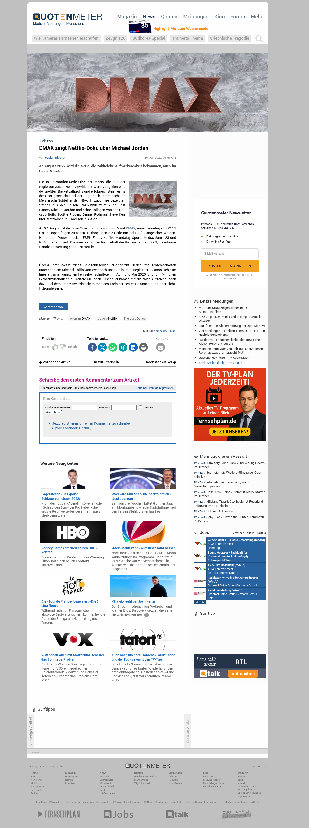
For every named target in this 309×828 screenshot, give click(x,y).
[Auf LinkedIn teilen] (133, 348)
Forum (237, 16)
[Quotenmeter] (67, 19)
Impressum (244, 796)
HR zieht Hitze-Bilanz (215, 511)
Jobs (240, 779)
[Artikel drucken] (143, 348)
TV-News (104, 776)
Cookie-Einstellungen (249, 792)
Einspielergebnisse (213, 783)
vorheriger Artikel (56, 362)
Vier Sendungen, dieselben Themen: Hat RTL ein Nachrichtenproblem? (232, 332)
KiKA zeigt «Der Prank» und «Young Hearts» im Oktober (230, 318)
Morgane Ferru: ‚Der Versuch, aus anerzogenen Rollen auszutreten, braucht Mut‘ (231, 350)
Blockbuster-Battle (213, 786)
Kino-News (209, 776)
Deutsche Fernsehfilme (234, 802)
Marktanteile (141, 779)
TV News (117, 802)
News (149, 16)
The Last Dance (135, 318)
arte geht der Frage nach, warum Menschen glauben (222, 484)
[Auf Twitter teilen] (102, 348)
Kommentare (53, 306)
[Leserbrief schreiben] (160, 348)
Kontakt (242, 783)
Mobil (34, 783)
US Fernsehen (103, 802)
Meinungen (196, 16)
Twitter (34, 793)
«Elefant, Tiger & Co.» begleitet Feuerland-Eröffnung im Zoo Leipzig (229, 503)
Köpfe (103, 790)
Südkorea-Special (149, 38)
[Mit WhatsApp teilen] (112, 348)
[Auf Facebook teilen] (92, 348)
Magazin (127, 16)
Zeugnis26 (116, 38)
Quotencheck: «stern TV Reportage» (224, 357)
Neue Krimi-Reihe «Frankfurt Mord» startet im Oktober (229, 494)
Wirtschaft (105, 783)
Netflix (140, 233)
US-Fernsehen (107, 793)
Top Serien (254, 802)
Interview (70, 783)
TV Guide (149, 802)
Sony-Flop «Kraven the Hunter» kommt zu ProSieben (229, 519)
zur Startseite (108, 362)
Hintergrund (71, 776)
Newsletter (36, 779)
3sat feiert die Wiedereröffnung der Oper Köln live (232, 325)
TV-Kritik (173, 779)
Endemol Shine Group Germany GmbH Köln (233, 581)
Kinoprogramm (212, 802)
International (107, 786)
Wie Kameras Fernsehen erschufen (66, 38)
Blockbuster (161, 802)
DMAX (130, 228)
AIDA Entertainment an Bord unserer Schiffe (229, 556)
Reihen (69, 779)
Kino (219, 16)
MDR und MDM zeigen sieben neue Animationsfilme (223, 310)
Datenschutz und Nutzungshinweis (247, 788)
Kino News (41, 802)
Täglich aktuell (142, 783)
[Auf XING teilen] (123, 348)
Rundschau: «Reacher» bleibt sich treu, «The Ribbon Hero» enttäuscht (229, 341)
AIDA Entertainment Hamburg (236, 544)
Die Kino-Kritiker (211, 779)
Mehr (256, 16)
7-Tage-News (38, 786)
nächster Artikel (159, 362)
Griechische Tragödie (229, 38)
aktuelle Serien (194, 802)
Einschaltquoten (133, 802)
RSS (33, 776)
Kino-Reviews (176, 783)
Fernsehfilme (177, 802)
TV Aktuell (54, 802)
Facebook (36, 790)
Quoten (169, 16)
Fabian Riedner (55, 157)
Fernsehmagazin (70, 802)
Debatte (173, 776)
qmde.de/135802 (166, 331)
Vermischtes (106, 779)
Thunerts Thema (187, 38)
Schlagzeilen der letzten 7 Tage (220, 362)
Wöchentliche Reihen (145, 776)
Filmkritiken (88, 802)
